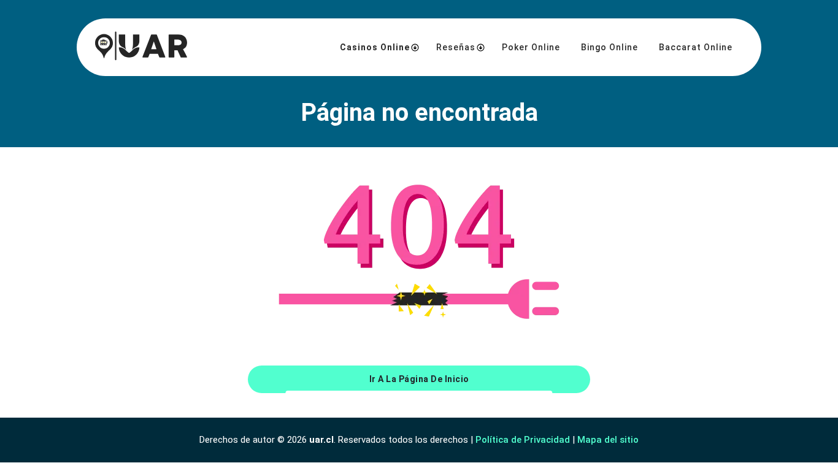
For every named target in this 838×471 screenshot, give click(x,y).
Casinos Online (375, 47)
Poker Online (531, 47)
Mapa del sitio (608, 439)
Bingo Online (609, 47)
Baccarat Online (695, 47)
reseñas (455, 47)
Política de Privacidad (522, 439)
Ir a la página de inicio (419, 379)
